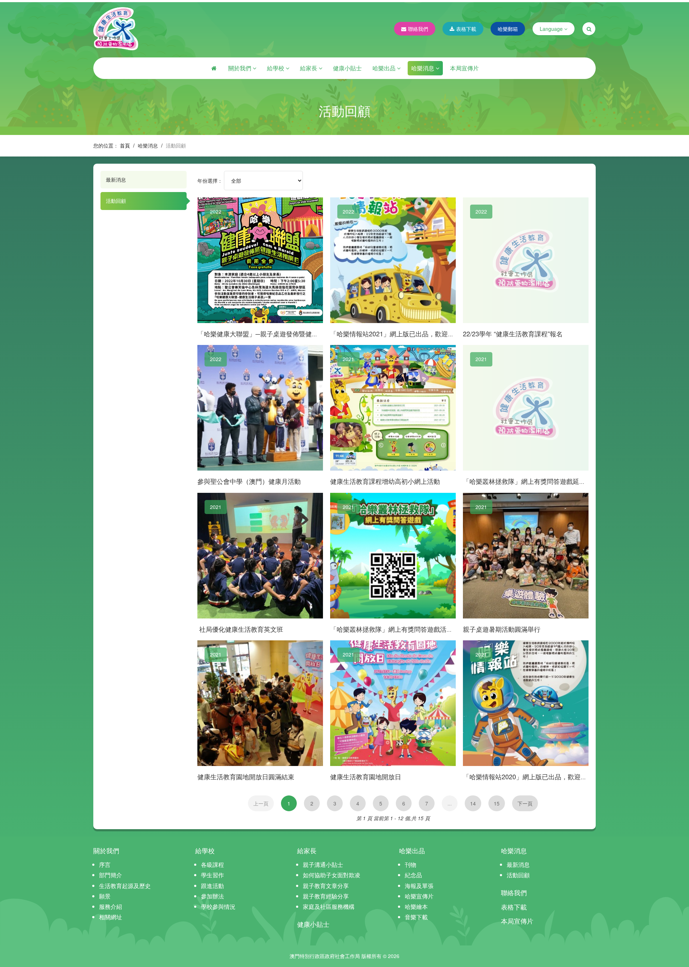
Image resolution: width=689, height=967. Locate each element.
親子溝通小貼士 (323, 864)
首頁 (125, 145)
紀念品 (413, 875)
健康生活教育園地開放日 (365, 776)
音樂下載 (416, 917)
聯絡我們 (418, 28)
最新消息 (116, 179)
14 (473, 803)
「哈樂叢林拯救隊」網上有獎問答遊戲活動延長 (398, 629)
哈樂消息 (423, 68)
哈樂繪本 (416, 906)
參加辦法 (212, 896)
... (449, 803)
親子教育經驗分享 (326, 896)
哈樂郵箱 (508, 28)
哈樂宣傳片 (419, 896)
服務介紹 (110, 906)
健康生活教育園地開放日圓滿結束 (245, 776)
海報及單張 (419, 886)
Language (552, 28)
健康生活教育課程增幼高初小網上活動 (385, 481)
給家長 (309, 68)
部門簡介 (110, 875)
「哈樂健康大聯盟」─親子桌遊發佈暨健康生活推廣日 (274, 333)
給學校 (276, 68)
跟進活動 (212, 886)
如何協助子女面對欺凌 (331, 875)
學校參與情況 (218, 906)
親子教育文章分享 (326, 886)
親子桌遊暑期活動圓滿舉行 (501, 629)
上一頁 (260, 803)
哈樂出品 (384, 68)
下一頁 (525, 803)
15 (497, 803)
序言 (105, 864)
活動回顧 (116, 200)
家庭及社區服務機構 (329, 906)
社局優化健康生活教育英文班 (240, 629)
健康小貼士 (347, 68)
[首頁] (214, 68)
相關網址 (110, 917)
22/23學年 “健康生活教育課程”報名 (513, 333)
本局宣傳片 (464, 68)
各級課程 (212, 864)
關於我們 (240, 68)
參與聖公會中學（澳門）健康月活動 (249, 481)
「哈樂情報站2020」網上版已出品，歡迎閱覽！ (531, 776)
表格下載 (466, 28)
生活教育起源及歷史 (125, 886)
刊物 (410, 864)
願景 (105, 896)
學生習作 (212, 875)
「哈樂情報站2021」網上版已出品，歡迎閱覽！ (398, 333)
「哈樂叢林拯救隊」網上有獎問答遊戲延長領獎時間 (537, 481)
